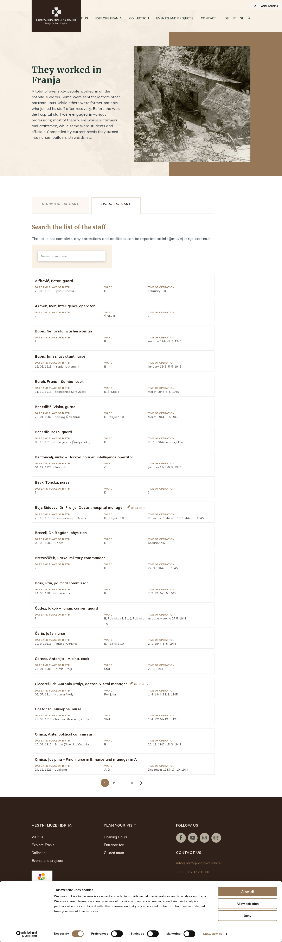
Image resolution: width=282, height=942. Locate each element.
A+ (256, 6)
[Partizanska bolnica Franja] (56, 16)
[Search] (249, 18)
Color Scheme (269, 6)
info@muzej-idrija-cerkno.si (199, 863)
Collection (39, 852)
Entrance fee (114, 844)
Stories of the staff (60, 204)
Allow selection (248, 903)
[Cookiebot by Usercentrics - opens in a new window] (27, 934)
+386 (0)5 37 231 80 (192, 872)
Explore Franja (43, 844)
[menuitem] (81, 18)
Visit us (38, 836)
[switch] (117, 933)
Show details (212, 934)
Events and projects (47, 860)
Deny (247, 915)
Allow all (247, 891)
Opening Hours (116, 836)
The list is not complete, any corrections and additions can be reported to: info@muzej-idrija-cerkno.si (121, 238)
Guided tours (114, 852)
